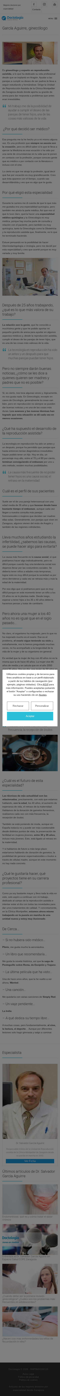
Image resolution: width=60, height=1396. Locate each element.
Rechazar (18, 705)
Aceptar (30, 716)
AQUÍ (45, 684)
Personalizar (42, 705)
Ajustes (42, 695)
